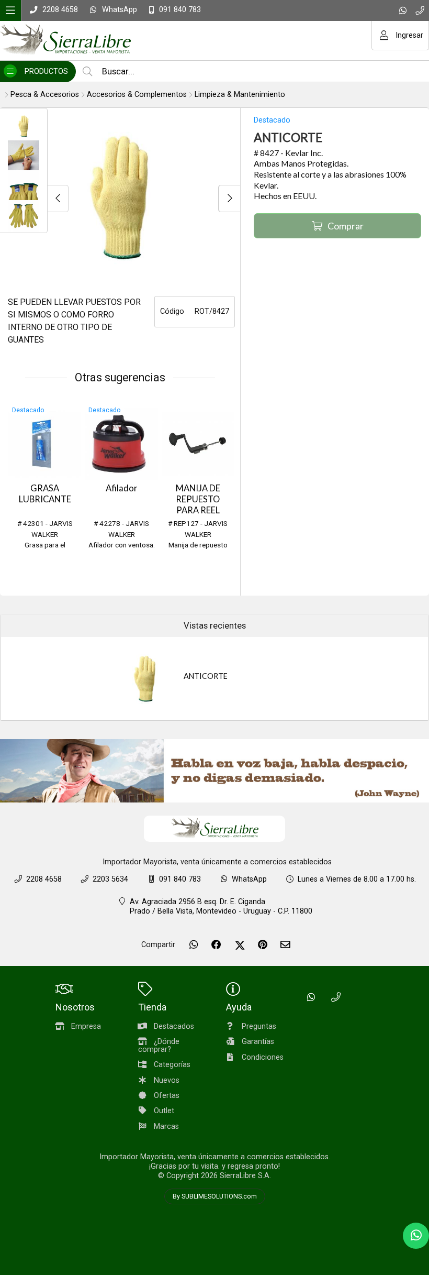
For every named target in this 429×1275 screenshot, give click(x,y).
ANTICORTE (206, 676)
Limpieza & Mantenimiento (240, 94)
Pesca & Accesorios (44, 94)
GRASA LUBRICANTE (45, 493)
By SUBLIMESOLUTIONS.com (215, 1196)
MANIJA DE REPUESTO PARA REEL (198, 499)
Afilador (122, 488)
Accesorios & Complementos (137, 94)
